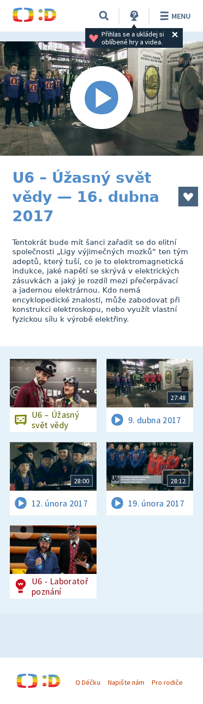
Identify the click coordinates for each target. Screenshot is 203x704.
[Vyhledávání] (104, 16)
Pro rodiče (167, 682)
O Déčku (87, 682)
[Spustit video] (101, 98)
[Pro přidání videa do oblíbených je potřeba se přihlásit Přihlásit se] (188, 196)
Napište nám (126, 682)
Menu (181, 16)
